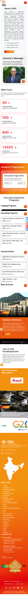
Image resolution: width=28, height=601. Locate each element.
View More (20, 183)
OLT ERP (5, 527)
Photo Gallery (6, 525)
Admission (7, 183)
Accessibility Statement (8, 499)
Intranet (5, 528)
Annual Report (6, 495)
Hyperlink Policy (6, 500)
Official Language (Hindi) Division (10, 502)
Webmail (5, 506)
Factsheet (5, 485)
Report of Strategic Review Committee (11, 508)
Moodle (5, 504)
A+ (21, 583)
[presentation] (2, 212)
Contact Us (5, 532)
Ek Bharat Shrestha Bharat (9, 489)
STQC (4, 510)
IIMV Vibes (5, 497)
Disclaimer (5, 523)
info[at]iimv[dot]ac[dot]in (9, 453)
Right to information (7, 515)
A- (16, 583)
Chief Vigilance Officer (8, 493)
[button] (25, 190)
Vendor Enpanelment (7, 513)
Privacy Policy (6, 521)
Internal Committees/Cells (9, 517)
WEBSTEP (23, 592)
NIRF (4, 512)
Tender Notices (6, 491)
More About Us (9, 51)
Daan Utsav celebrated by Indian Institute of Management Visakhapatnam (12, 342)
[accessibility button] (1, 329)
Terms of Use (6, 519)
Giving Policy (6, 487)
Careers (5, 530)
